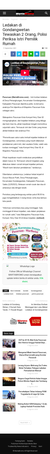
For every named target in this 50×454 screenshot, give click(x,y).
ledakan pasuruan (22, 294)
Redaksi (30, 441)
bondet (25, 291)
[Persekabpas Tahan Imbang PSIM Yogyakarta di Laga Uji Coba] (9, 394)
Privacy (33, 446)
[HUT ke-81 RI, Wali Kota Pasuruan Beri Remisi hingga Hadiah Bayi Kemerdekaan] (9, 343)
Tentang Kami (20, 441)
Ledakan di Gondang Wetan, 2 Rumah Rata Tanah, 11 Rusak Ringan (12, 307)
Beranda (6, 19)
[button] (46, 13)
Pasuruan (23, 19)
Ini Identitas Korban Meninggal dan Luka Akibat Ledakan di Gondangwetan (36, 307)
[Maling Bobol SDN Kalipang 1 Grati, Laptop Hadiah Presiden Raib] (9, 407)
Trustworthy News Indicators (18, 446)
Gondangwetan (36, 291)
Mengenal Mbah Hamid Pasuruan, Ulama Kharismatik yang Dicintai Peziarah (32, 355)
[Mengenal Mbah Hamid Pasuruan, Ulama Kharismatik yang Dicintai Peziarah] (9, 355)
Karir (40, 446)
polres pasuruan (37, 294)
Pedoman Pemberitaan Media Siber (24, 444)
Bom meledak (15, 291)
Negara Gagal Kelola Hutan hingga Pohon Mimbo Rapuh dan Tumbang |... (32, 381)
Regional (14, 19)
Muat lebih (24, 422)
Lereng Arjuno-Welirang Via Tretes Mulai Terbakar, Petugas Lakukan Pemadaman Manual (32, 368)
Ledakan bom (8, 294)
